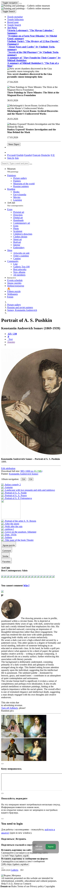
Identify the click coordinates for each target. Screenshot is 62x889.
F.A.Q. (10, 883)
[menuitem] (53, 155)
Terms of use (23, 886)
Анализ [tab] (11, 342)
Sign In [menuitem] (10, 158)
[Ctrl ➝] (18, 521)
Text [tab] (10, 339)
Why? (26, 585)
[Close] (31, 164)
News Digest (13, 144)
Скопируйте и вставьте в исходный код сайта (24, 852)
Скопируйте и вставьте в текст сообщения (23, 861)
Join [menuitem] (17, 158)
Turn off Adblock (9, 708)
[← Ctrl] (16, 498)
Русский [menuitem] (11, 155)
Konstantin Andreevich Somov (23, 474)
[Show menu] (20, 3)
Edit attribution (8, 468)
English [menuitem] (20, 155)
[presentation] (34, 344)
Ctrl (23, 479)
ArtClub (15, 204)
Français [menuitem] (36, 155)
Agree (50, 847)
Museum (12, 170)
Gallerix (14, 870)
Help (3, 883)
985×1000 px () (31, 471)
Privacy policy (37, 886)
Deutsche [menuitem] (45, 155)
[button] (15, 16)
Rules (14, 886)
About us (18, 883)
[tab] (12, 334)
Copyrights (49, 886)
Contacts (27, 883)
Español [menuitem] (28, 155)
